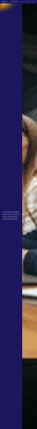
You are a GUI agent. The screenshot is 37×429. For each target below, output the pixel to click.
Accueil (3, 4)
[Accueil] (4, 1)
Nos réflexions (5, 4)
